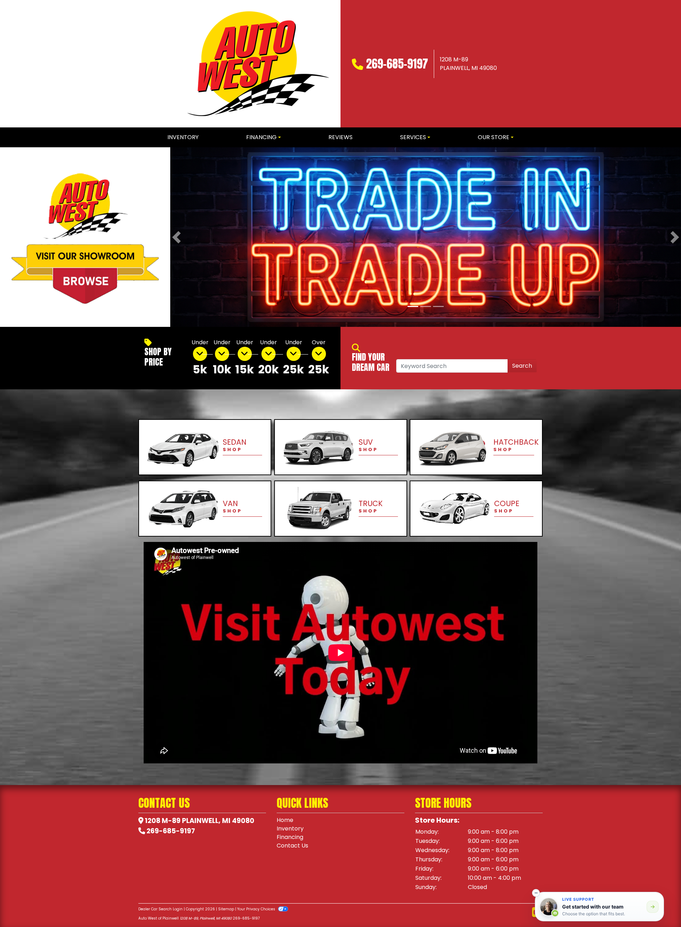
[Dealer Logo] (258, 63)
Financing (290, 837)
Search (522, 366)
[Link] (425, 237)
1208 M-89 (163, 820)
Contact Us (292, 845)
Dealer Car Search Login (160, 909)
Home (285, 820)
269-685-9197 (397, 63)
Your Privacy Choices (256, 909)
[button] (176, 237)
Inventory (290, 828)
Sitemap (226, 909)
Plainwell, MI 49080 (218, 820)
